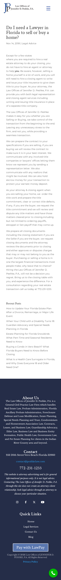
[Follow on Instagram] (17, 502)
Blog (30, 537)
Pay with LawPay (30, 547)
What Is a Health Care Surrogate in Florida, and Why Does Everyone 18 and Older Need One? (30, 363)
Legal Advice (29, 43)
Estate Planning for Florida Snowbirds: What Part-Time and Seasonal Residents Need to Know (29, 337)
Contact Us (31, 531)
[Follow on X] (34, 502)
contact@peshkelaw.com (30, 461)
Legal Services (30, 526)
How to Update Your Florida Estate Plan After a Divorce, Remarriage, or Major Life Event (30, 312)
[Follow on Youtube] (42, 502)
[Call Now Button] (53, 573)
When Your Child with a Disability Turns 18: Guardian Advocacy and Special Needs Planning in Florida (30, 325)
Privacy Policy (30, 561)
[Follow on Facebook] (25, 502)
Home (30, 521)
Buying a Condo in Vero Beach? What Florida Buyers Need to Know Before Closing (27, 350)
